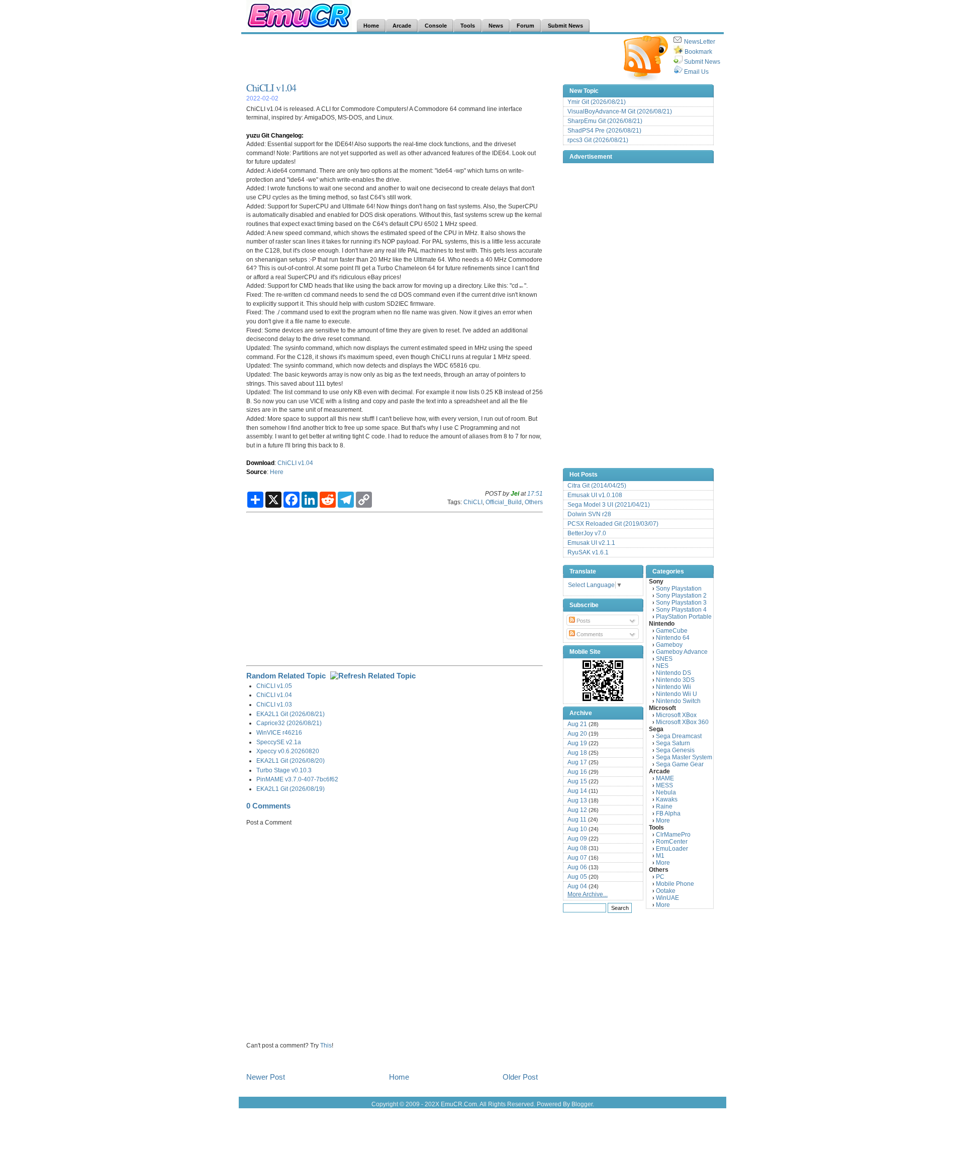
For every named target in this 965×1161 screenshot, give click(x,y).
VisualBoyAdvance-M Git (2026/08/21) (619, 111)
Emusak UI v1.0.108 (594, 495)
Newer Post (265, 1077)
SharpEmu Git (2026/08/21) (604, 121)
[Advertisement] (429, 58)
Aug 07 (577, 857)
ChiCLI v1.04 (271, 87)
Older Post (520, 1077)
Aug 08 (577, 848)
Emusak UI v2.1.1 (591, 542)
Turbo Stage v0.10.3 (284, 770)
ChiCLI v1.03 (274, 704)
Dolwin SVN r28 (589, 514)
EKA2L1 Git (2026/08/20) (290, 760)
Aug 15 (577, 781)
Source (256, 472)
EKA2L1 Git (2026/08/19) (290, 788)
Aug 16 (577, 771)
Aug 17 (577, 762)
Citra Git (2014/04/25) (596, 485)
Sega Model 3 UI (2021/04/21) (608, 504)
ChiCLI (472, 502)
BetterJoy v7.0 (586, 533)
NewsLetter (699, 41)
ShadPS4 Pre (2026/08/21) (604, 130)
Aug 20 (577, 733)
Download (260, 462)
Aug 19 (577, 743)
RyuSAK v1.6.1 (588, 552)
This (326, 1045)
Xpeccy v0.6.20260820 (287, 751)
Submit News (702, 61)
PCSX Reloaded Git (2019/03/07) (612, 523)
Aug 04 (577, 886)
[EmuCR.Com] (603, 680)
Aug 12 (577, 810)
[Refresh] (373, 675)
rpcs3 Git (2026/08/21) (597, 140)
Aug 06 (577, 867)
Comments (589, 634)
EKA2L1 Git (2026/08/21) (290, 714)
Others (534, 502)
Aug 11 (577, 819)
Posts (583, 621)
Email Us (696, 71)
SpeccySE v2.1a (278, 742)
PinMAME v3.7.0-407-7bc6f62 (297, 779)
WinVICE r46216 (279, 732)
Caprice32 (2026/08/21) (289, 723)
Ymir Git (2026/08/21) (596, 101)
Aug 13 (577, 800)
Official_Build (504, 502)
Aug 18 (577, 752)
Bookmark (698, 51)
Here (276, 472)
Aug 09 (577, 838)
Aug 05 (577, 876)
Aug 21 (577, 724)
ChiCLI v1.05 (274, 685)
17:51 (535, 493)
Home (399, 1077)
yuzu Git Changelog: (275, 135)
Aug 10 (577, 829)
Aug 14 (577, 790)
